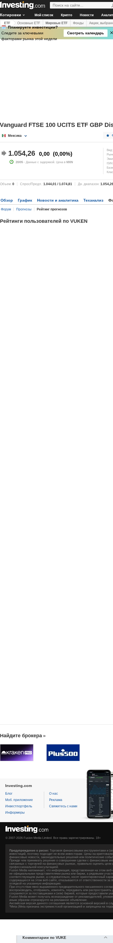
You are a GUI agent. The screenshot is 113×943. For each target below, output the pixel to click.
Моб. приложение (19, 800)
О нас (53, 793)
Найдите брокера (21, 735)
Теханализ (93, 200)
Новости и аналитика (57, 200)
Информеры (15, 812)
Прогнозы (24, 209)
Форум (6, 209)
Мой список (44, 15)
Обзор (7, 200)
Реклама (55, 800)
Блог (8, 793)
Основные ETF (28, 23)
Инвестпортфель (18, 806)
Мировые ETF (56, 23)
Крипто (66, 15)
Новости (87, 15)
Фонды (78, 23)
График (25, 200)
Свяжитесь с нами (63, 806)
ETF (7, 23)
